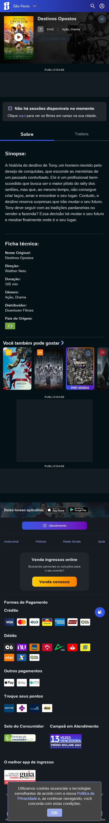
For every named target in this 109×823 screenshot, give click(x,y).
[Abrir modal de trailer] (19, 38)
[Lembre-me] (88, 353)
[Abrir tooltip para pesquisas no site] (93, 6)
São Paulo (21, 6)
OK (54, 812)
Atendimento (57, 525)
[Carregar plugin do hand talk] (100, 612)
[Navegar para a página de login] (102, 6)
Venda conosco (54, 581)
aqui (22, 115)
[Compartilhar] (102, 19)
